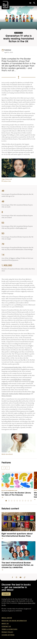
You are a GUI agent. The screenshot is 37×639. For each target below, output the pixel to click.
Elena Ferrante (7, 395)
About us (5, 623)
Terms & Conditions (9, 629)
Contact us (6, 626)
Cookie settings (8, 635)
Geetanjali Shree (15, 379)
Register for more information (14, 620)
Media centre (7, 618)
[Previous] (3, 468)
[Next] (7, 468)
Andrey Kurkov (14, 393)
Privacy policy (7, 632)
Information (18, 32)
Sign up (6, 594)
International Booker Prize (13, 367)
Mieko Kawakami (24, 393)
